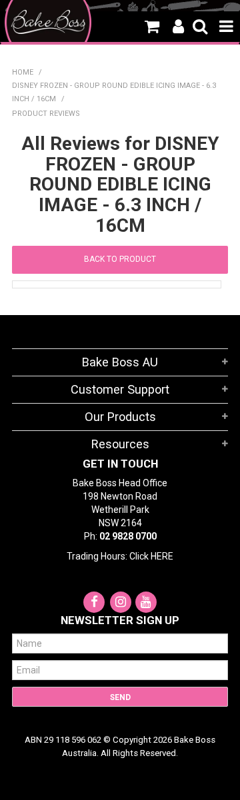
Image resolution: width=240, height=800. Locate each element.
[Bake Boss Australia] (48, 22)
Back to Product (120, 259)
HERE (162, 556)
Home (22, 72)
